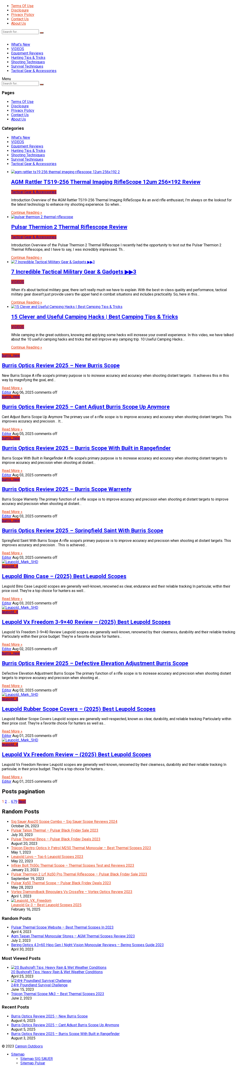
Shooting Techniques (28, 62)
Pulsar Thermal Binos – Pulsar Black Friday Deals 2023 (55, 839)
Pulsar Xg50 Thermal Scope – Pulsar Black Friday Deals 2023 (61, 883)
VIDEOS (17, 49)
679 (14, 801)
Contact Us (20, 19)
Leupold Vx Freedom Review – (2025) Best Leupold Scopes (76, 754)
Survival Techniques (27, 66)
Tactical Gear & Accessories (33, 71)
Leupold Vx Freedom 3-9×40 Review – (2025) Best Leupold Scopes (86, 622)
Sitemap (18, 1054)
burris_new (11, 355)
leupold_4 (10, 566)
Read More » (12, 388)
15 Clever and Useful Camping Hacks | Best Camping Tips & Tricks (94, 317)
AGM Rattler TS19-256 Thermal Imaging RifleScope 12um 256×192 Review (105, 182)
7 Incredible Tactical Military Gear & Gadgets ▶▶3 (73, 272)
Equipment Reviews (27, 53)
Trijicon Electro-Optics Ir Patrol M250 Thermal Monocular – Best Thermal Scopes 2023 (81, 848)
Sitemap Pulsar (32, 1063)
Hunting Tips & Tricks (28, 57)
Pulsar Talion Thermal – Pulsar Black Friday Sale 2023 (54, 830)
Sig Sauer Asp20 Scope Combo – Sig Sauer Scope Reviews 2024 (64, 821)
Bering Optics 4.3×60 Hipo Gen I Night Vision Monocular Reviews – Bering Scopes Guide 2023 (87, 945)
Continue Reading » (26, 212)
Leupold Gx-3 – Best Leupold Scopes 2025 (46, 905)
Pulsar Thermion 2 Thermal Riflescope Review (69, 227)
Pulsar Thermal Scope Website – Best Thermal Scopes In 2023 (62, 927)
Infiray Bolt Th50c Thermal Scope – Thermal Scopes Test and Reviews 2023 (72, 865)
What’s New (20, 44)
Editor (6, 392)
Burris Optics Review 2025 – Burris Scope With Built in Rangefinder (86, 448)
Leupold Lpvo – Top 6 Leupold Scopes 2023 (47, 857)
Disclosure (20, 10)
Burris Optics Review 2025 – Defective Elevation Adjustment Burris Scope (95, 663)
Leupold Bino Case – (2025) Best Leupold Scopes (64, 576)
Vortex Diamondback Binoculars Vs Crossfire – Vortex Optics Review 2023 (71, 892)
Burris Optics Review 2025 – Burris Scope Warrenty (66, 489)
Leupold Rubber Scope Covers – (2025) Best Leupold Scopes (79, 709)
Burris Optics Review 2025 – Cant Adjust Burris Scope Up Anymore (86, 407)
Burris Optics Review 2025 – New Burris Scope (61, 365)
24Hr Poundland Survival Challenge (39, 985)
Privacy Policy (22, 14)
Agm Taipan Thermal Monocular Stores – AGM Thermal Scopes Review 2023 (73, 936)
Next (22, 801)
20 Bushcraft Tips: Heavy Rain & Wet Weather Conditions (57, 972)
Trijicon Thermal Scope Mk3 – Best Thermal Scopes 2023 (57, 994)
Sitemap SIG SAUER (36, 1059)
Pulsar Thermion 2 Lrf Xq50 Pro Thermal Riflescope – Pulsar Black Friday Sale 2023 (79, 874)
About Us (18, 23)
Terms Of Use (22, 6)
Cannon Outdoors (29, 1046)
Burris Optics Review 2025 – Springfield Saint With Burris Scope (82, 530)
